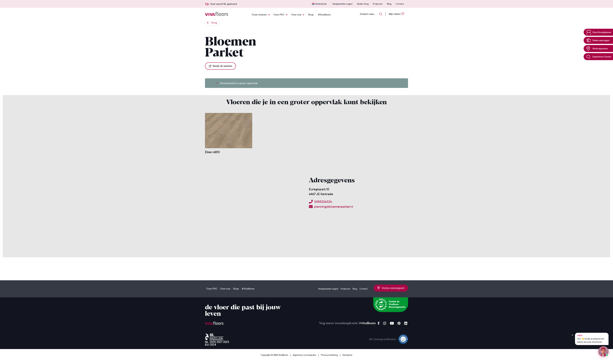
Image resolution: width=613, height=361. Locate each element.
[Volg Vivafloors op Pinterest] (399, 322)
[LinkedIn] (405, 322)
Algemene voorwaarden (305, 355)
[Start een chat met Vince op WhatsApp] (603, 351)
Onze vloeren (259, 14)
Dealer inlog (363, 3)
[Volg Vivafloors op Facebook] (378, 322)
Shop (311, 14)
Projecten (378, 3)
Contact (400, 3)
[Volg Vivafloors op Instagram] (384, 322)
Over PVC (278, 14)
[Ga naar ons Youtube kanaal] (392, 322)
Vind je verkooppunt (392, 288)
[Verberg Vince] (572, 335)
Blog (389, 3)
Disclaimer (347, 355)
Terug (214, 22)
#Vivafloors (324, 14)
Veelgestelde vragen (342, 3)
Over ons (296, 14)
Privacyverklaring (329, 355)
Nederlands (320, 3)
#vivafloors (367, 323)
